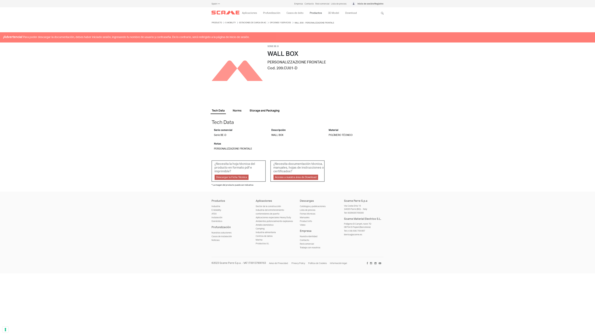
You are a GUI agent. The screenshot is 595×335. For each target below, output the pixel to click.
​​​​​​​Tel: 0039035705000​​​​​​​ (354, 213)
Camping (260, 229)
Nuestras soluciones (221, 233)
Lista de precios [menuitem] (338, 4)
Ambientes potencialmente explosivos (274, 221)
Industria (216, 206)
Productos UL (262, 244)
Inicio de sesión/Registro (370, 4)
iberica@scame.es (353, 235)
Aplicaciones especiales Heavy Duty (273, 218)
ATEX (214, 214)
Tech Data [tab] (218, 110)
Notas (217, 144)
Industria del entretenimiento (270, 210)
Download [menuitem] (351, 13)
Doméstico (217, 221)
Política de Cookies (317, 263)
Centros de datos (264, 236)
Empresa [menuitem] (298, 4)
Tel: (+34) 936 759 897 (354, 231)
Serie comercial (223, 130)
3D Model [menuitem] (333, 13)
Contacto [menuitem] (309, 4)
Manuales (304, 218)
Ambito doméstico (264, 225)
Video (302, 225)
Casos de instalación (222, 236)
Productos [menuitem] (316, 13)
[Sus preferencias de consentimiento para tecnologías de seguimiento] (5, 330)
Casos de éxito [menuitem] (295, 13)
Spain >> (216, 4)
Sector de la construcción (268, 206)
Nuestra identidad (308, 236)
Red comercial (307, 244)
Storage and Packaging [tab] (265, 110)
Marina (259, 240)
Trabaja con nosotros (310, 248)
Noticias (216, 240)
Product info (306, 221)
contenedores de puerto (267, 214)
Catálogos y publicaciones (313, 206)
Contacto (304, 240)
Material (333, 130)
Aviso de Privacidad (278, 263)
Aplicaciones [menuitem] (249, 13)
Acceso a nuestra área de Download (296, 177)
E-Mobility (216, 210)
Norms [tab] (237, 110)
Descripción (278, 130)
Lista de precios (307, 210)
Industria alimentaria (266, 232)
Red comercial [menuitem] (322, 4)
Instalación (217, 218)
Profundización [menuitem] (271, 13)
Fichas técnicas (307, 214)
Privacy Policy (298, 263)
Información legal (338, 263)
